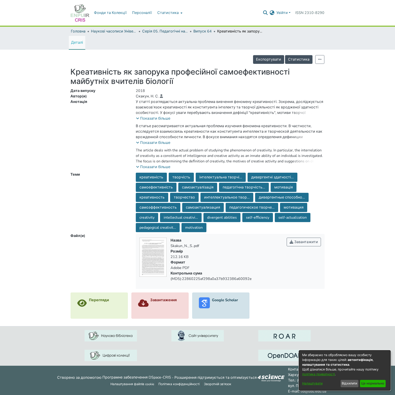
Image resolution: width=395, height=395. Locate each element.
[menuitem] (169, 13)
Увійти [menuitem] (282, 12)
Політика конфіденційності (179, 384)
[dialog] (344, 370)
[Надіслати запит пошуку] (265, 13)
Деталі (77, 42)
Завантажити (305, 242)
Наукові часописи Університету (114, 31)
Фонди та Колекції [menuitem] (110, 12)
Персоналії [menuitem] (142, 12)
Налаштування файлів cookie (132, 384)
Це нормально (372, 383)
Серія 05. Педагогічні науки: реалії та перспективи (165, 31)
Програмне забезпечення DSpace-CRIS (136, 377)
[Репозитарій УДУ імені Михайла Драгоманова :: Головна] (80, 13)
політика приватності (318, 374)
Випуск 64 (202, 31)
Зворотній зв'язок (217, 384)
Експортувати (268, 59)
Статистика (299, 59)
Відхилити (349, 383)
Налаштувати (312, 383)
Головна (78, 31)
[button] (153, 118)
